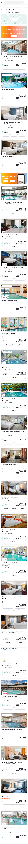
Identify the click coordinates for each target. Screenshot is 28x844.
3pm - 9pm (20, 642)
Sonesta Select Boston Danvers (14, 529)
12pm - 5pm (20, 840)
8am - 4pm (6, 508)
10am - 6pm (14, 167)
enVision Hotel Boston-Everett (14, 496)
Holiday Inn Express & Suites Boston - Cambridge (14, 122)
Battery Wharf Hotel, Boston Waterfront (14, 794)
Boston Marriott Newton (14, 332)
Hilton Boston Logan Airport (14, 365)
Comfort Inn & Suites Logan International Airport (14, 597)
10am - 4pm (14, 100)
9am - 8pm (14, 311)
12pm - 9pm (20, 279)
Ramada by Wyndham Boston (14, 695)
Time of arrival (4, 6)
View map (15, 19)
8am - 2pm (6, 311)
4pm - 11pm (22, 508)
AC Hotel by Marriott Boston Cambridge (14, 201)
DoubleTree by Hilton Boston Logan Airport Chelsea (14, 827)
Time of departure (15, 6)
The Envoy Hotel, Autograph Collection (14, 761)
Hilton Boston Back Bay (14, 155)
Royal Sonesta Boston (14, 88)
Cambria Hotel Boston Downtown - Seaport (14, 630)
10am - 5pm (14, 377)
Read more (14, 35)
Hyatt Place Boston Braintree (14, 463)
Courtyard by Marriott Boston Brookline (14, 55)
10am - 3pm (14, 773)
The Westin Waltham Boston (14, 299)
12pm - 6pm (20, 443)
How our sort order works (13, 12)
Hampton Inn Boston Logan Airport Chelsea (14, 430)
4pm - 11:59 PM (22, 344)
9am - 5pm (14, 68)
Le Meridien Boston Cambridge (14, 234)
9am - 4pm (14, 246)
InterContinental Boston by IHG (14, 663)
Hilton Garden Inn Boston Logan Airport (14, 728)
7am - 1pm (6, 344)
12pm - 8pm (20, 740)
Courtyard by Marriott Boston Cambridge (14, 266)
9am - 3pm (8, 475)
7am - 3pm (6, 135)
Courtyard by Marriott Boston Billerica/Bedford (14, 562)
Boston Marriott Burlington (14, 398)
